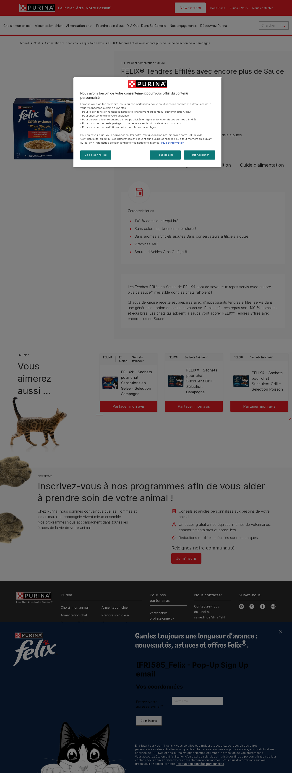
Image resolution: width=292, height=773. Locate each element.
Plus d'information (172, 142)
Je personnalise (96, 154)
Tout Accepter (199, 154)
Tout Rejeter (165, 154)
